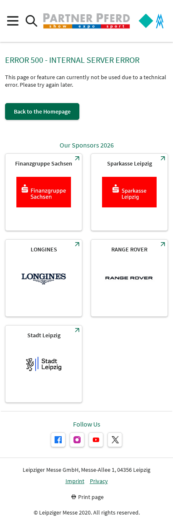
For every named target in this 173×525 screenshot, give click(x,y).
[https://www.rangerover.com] (129, 278)
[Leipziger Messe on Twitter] (114, 439)
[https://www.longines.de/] (43, 278)
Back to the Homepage (42, 111)
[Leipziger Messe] (151, 21)
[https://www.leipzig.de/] (43, 364)
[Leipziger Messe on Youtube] (96, 439)
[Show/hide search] (31, 21)
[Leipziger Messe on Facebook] (58, 439)
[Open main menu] (12, 21)
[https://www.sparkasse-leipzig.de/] (129, 192)
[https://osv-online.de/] (43, 192)
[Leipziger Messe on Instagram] (77, 439)
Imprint (75, 481)
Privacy (99, 481)
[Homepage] (86, 21)
